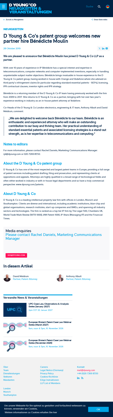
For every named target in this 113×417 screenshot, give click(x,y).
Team (6, 370)
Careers (44, 367)
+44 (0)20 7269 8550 (87, 373)
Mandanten (8, 380)
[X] (99, 48)
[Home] (31, 5)
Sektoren (7, 376)
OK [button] (98, 409)
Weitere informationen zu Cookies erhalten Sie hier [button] (31, 412)
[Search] (99, 6)
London (7, 388)
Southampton (9, 395)
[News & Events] (31, 10)
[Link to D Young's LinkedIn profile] (79, 378)
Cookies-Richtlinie (49, 376)
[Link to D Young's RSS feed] (83, 378)
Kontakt (81, 367)
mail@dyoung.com (86, 370)
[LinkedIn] (103, 48)
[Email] (106, 48)
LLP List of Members (50, 383)
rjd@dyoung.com (16, 255)
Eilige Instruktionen (49, 380)
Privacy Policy (47, 373)
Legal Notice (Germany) (51, 370)
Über (5, 367)
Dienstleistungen (11, 373)
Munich (7, 391)
